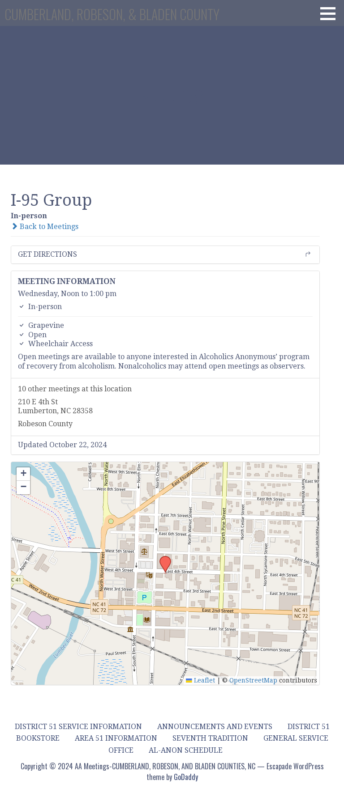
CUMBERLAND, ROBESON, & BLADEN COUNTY (111, 14)
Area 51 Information (116, 738)
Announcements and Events (214, 726)
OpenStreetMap (253, 680)
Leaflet (203, 680)
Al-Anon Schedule (186, 750)
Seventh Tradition (210, 738)
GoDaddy (186, 777)
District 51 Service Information (78, 726)
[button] (331, 13)
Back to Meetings (48, 226)
